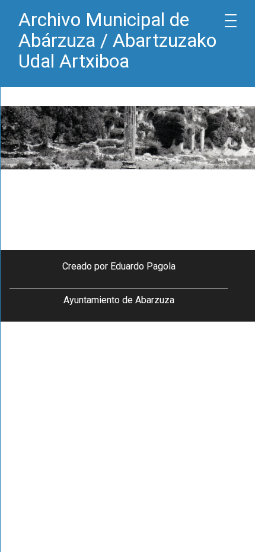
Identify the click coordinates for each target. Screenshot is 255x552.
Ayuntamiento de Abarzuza (118, 300)
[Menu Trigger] (231, 21)
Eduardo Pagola (143, 266)
